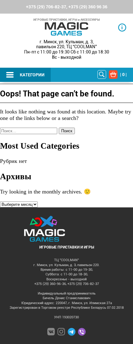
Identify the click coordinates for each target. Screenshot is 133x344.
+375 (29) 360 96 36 (87, 7)
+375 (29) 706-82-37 (46, 7)
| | (123, 74)
